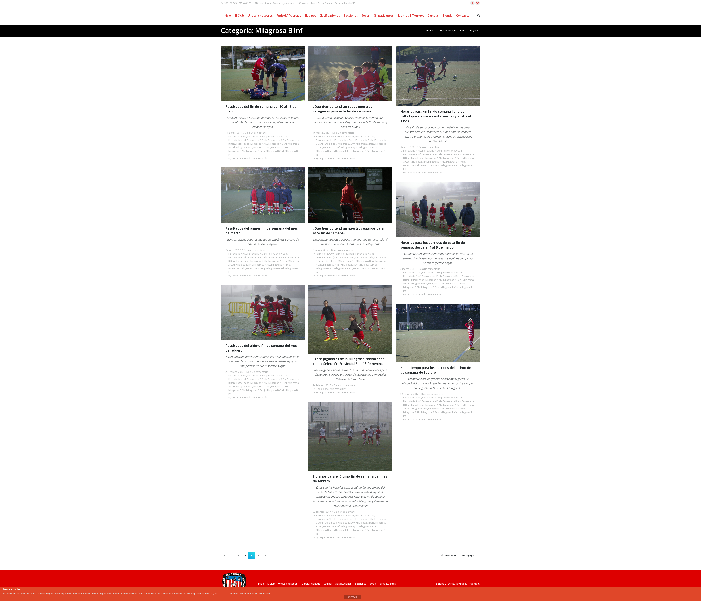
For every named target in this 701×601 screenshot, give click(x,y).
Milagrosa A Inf (244, 147)
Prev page (451, 555)
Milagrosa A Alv (258, 143)
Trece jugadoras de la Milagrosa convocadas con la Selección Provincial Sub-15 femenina (348, 361)
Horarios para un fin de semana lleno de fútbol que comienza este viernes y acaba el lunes (435, 116)
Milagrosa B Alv (236, 151)
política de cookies (221, 594)
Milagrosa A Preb (280, 147)
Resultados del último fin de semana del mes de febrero (261, 347)
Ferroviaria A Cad (277, 136)
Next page (468, 555)
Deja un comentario (256, 132)
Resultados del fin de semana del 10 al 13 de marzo (260, 108)
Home (429, 30)
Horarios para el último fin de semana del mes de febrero (350, 478)
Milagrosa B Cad (275, 151)
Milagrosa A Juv (261, 147)
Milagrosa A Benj (277, 143)
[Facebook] (472, 3)
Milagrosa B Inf (338, 388)
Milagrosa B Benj (255, 151)
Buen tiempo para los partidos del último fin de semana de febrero (435, 370)
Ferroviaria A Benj (257, 136)
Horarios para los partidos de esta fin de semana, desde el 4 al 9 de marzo (432, 244)
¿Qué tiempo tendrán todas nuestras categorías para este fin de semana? (342, 108)
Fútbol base (242, 143)
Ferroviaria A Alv (237, 136)
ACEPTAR (352, 597)
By (247, 158)
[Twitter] (477, 3)
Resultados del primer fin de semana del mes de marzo (261, 230)
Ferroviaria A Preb (257, 140)
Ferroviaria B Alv (277, 140)
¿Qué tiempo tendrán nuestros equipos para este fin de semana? (348, 230)
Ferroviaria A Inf (237, 140)
